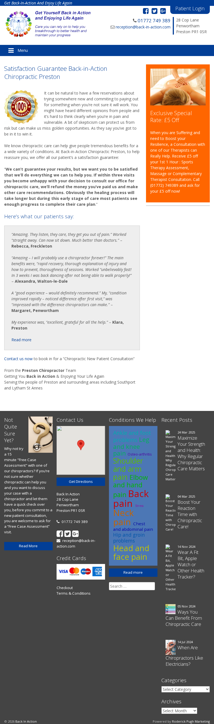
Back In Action (26, 721)
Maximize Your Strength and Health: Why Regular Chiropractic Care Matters (191, 453)
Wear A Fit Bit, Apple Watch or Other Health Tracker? (190, 564)
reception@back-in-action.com (143, 27)
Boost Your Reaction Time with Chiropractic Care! (189, 514)
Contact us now (18, 358)
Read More (28, 545)
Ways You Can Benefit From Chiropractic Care (184, 618)
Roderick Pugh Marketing (191, 721)
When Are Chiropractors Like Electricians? (184, 655)
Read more (21, 339)
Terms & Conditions (74, 593)
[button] (81, 445)
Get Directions (81, 481)
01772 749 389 (154, 20)
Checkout (65, 587)
